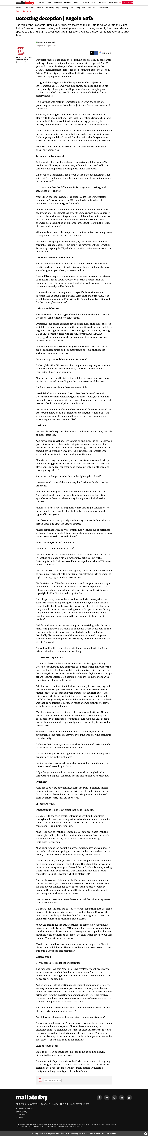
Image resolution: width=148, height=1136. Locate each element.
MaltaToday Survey (52, 8)
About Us (21, 1104)
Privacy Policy (21, 1112)
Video (93, 3)
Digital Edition (60, 1104)
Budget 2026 (80, 8)
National (19, 8)
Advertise (33, 1104)
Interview (40, 8)
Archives (103, 3)
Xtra (72, 8)
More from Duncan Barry (53, 1080)
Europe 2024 (92, 8)
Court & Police (29, 8)
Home (41, 3)
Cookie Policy (21, 1114)
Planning (65, 8)
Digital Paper (127, 3)
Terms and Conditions (24, 1109)
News (49, 3)
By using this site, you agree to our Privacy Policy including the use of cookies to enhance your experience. (74, 1133)
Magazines (113, 3)
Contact (45, 1104)
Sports (67, 3)
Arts (76, 3)
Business (58, 3)
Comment (85, 3)
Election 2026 (104, 8)
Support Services (79, 1104)
